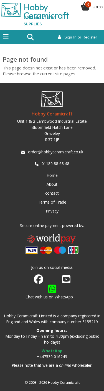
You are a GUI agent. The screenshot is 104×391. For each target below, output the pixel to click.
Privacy (52, 211)
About (52, 184)
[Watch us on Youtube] (66, 281)
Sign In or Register (79, 37)
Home (52, 175)
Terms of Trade (52, 202)
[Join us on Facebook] (38, 279)
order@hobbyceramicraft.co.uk (55, 152)
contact (52, 193)
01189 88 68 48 (55, 163)
